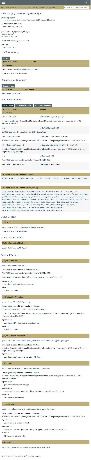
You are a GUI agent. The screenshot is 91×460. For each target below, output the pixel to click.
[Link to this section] (20, 52)
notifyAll (56, 178)
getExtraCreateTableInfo (64, 194)
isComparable (43, 199)
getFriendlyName (81, 194)
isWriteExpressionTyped (11, 207)
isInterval (28, 202)
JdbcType (19, 27)
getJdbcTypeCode (46, 156)
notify (47, 178)
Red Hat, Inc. (21, 456)
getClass (29, 178)
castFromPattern (71, 191)
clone (4, 178)
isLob (43, 202)
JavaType (51, 117)
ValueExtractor (11, 136)
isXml (24, 207)
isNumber (73, 202)
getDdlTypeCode (47, 194)
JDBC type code (10, 132)
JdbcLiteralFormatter (14, 145)
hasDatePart (78, 197)
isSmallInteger (8, 205)
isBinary (24, 199)
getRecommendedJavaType (63, 197)
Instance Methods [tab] (24, 105)
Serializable (8, 27)
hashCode (39, 178)
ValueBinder (10, 117)
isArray (16, 199)
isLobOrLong (50, 202)
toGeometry (44, 164)
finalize (20, 178)
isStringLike (38, 205)
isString (28, 205)
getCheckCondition (33, 194)
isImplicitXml (7, 202)
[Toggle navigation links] (3, 2)
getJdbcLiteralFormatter (49, 145)
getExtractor (45, 136)
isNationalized (63, 202)
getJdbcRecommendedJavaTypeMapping (16, 197)
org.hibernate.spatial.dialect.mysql (15, 7)
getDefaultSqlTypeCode (48, 128)
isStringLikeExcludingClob (55, 205)
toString (66, 178)
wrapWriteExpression (38, 210)
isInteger (18, 202)
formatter (14, 149)
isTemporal (71, 205)
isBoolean (32, 199)
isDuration (63, 199)
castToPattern (7, 194)
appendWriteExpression (35, 191)
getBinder (43, 117)
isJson (36, 202)
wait (74, 178)
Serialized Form (9, 47)
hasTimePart (6, 199)
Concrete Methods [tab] (43, 105)
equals (11, 178)
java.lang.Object (7, 17)
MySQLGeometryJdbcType (44, 7)
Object (10, 34)
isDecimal (53, 199)
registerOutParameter (36, 207)
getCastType (19, 194)
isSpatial (19, 205)
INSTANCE (35, 69)
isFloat (72, 199)
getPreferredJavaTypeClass (41, 197)
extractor (14, 140)
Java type (57, 121)
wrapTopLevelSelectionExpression (15, 210)
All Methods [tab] (8, 105)
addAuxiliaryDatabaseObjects (13, 191)
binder (13, 121)
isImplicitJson (82, 199)
